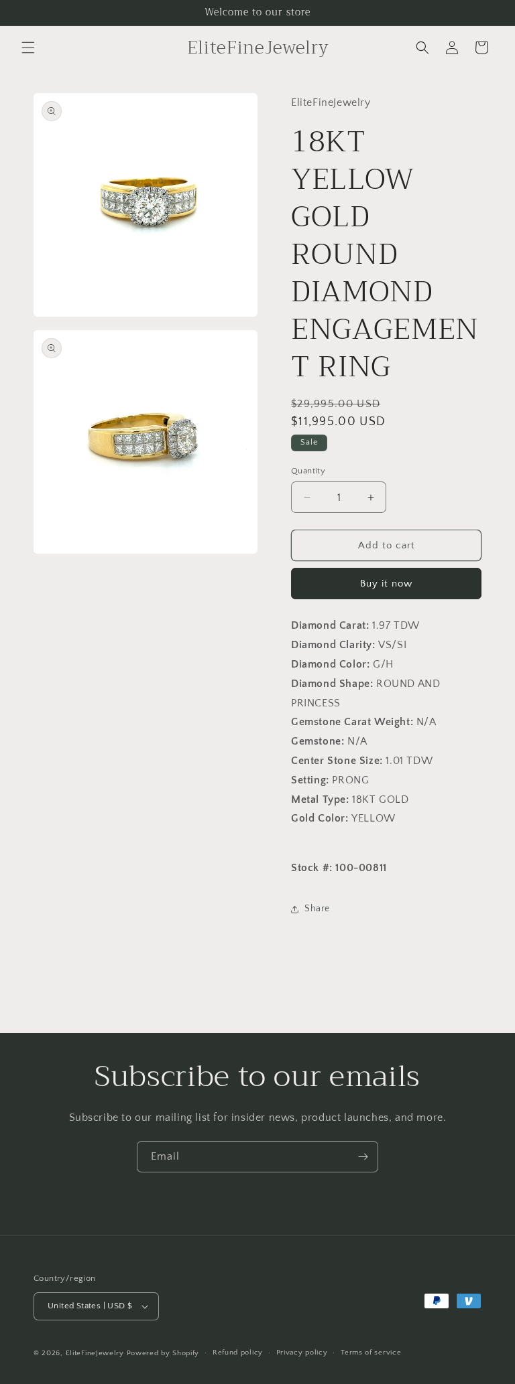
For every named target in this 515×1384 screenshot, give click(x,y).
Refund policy (238, 1353)
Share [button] (317, 908)
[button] (28, 47)
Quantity (308, 470)
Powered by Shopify (163, 1353)
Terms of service (371, 1353)
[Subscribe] (363, 1156)
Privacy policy (302, 1353)
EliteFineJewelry (95, 1353)
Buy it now (386, 583)
